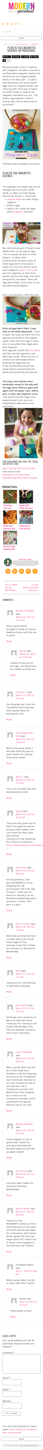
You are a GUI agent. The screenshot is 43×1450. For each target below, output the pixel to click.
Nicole (22, 650)
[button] (21, 38)
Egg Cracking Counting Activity (19, 468)
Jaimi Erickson (23, 923)
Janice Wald (22, 1005)
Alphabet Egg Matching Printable (20, 477)
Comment (9, 1352)
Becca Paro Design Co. (29, 1445)
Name (7, 1377)
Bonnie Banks (23, 1208)
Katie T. (20, 776)
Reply (9, 641)
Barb (18, 970)
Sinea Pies (21, 867)
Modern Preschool (21, 10)
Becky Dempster (24, 1124)
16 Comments (34, 44)
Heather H (21, 692)
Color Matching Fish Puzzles (30, 588)
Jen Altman (21, 1171)
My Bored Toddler (25, 610)
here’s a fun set (27, 270)
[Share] (4, 60)
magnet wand (14, 199)
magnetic (18, 211)
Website (7, 1401)
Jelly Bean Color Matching (16, 474)
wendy (19, 811)
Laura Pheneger (24, 1052)
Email (6, 1389)
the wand (35, 350)
